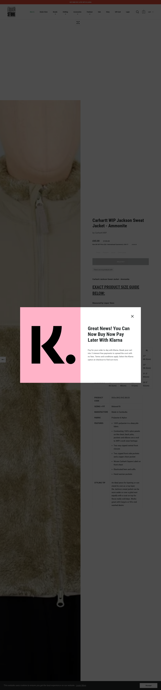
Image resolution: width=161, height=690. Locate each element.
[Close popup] (132, 316)
